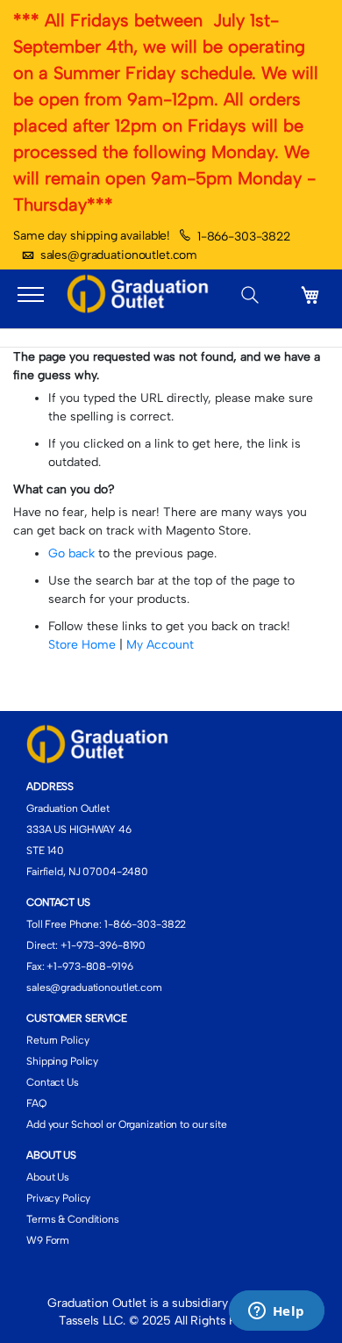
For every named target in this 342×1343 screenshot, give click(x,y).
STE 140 (45, 850)
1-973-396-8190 (107, 945)
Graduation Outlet (68, 808)
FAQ (36, 1103)
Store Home (82, 644)
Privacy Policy (58, 1198)
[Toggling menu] (31, 294)
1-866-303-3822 (243, 236)
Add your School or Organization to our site (126, 1124)
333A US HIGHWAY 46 (79, 829)
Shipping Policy (62, 1061)
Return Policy (57, 1040)
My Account (160, 644)
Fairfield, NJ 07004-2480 (87, 871)
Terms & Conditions (72, 1219)
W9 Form (47, 1240)
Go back (71, 553)
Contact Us (52, 1082)
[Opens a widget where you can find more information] (276, 1312)
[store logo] (141, 295)
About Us (47, 1177)
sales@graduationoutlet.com (118, 255)
